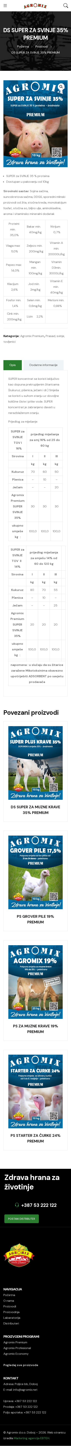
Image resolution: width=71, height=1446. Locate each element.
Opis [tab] (12, 365)
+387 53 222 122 (39, 1205)
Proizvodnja (11, 1312)
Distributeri (11, 1323)
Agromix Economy (16, 1354)
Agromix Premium (32, 336)
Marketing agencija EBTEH (31, 1438)
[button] (61, 86)
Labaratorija (11, 1318)
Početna (9, 1295)
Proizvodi (9, 1306)
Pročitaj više (35, 750)
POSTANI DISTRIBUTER (21, 1218)
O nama (8, 1301)
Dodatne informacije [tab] (44, 365)
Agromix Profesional (17, 1348)
